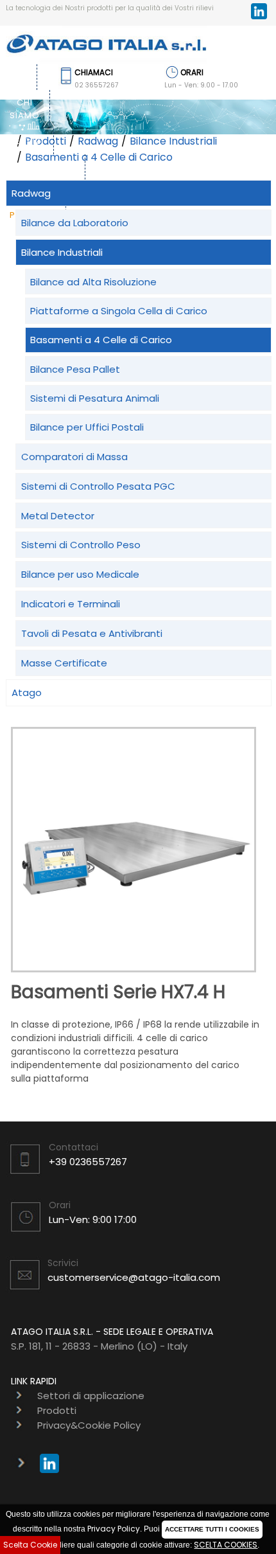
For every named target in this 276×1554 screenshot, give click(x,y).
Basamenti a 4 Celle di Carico (99, 157)
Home (13, 77)
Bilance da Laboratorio (74, 222)
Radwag (98, 141)
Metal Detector (57, 515)
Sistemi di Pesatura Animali (94, 398)
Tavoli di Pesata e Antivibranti (91, 633)
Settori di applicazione (42, 173)
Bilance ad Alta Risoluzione (93, 282)
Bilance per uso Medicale (80, 574)
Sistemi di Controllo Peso (81, 544)
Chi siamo (25, 108)
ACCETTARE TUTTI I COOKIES (212, 1529)
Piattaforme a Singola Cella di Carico (118, 310)
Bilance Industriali (173, 141)
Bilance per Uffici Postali (87, 427)
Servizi (27, 141)
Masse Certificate (64, 663)
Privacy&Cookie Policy (89, 1425)
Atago (27, 692)
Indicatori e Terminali (70, 604)
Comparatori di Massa (74, 456)
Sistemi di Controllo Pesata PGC (98, 486)
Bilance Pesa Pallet (75, 369)
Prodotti (56, 1410)
